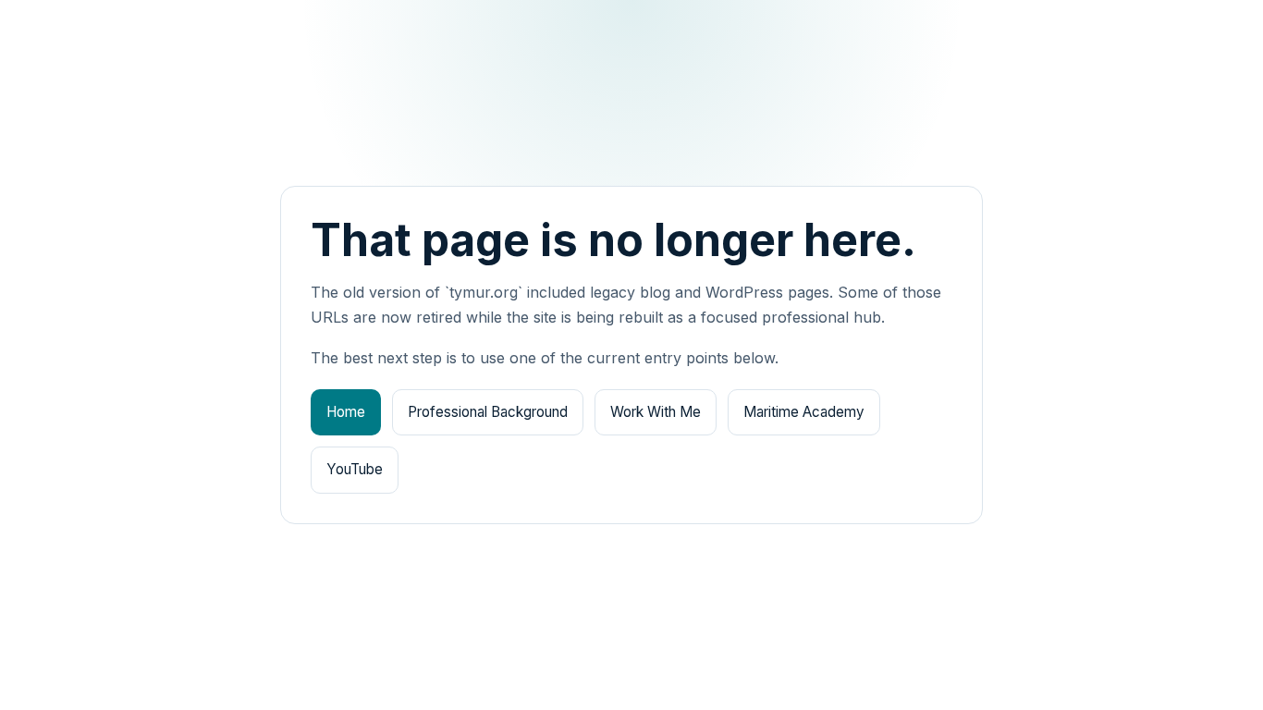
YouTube (354, 469)
